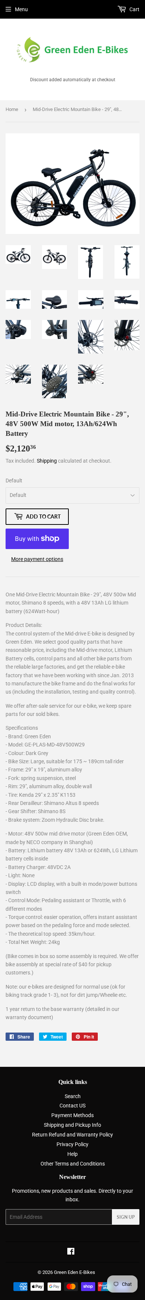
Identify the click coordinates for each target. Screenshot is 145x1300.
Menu (21, 9)
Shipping (47, 461)
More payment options (37, 559)
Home (12, 109)
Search (73, 1096)
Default (14, 480)
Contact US (72, 1106)
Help (72, 1154)
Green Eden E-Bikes (74, 1272)
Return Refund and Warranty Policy (72, 1135)
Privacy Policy (72, 1144)
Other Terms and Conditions (73, 1164)
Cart (133, 9)
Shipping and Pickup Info (72, 1125)
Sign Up (126, 1217)
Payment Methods (72, 1115)
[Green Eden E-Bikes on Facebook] (71, 1252)
